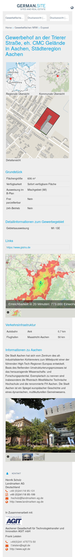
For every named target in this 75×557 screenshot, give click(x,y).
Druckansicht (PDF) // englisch (59, 17)
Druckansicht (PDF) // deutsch (37, 17)
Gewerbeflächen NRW (14, 17)
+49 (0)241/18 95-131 (22, 490)
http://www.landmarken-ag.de (27, 501)
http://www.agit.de (20, 549)
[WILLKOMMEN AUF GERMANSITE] (31, 7)
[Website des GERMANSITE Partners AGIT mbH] (13, 520)
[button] (72, 7)
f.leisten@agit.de (20, 545)
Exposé (45, 27)
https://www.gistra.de (18, 247)
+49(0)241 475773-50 (23, 541)
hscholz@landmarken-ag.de (27, 498)
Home (8, 27)
